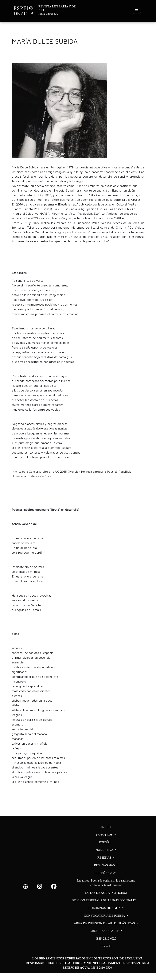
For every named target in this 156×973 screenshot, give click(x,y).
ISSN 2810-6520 (106, 938)
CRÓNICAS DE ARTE (105, 931)
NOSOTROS (104, 834)
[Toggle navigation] (136, 11)
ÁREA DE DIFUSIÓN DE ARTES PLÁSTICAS (105, 923)
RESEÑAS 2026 (106, 872)
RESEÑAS (104, 857)
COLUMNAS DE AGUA (104, 908)
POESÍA (105, 842)
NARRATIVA (105, 850)
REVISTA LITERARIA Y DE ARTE (57, 8)
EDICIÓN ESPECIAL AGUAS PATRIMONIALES (104, 900)
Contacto (105, 946)
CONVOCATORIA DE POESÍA (105, 915)
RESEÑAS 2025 (104, 865)
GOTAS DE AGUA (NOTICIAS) (106, 892)
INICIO (106, 827)
